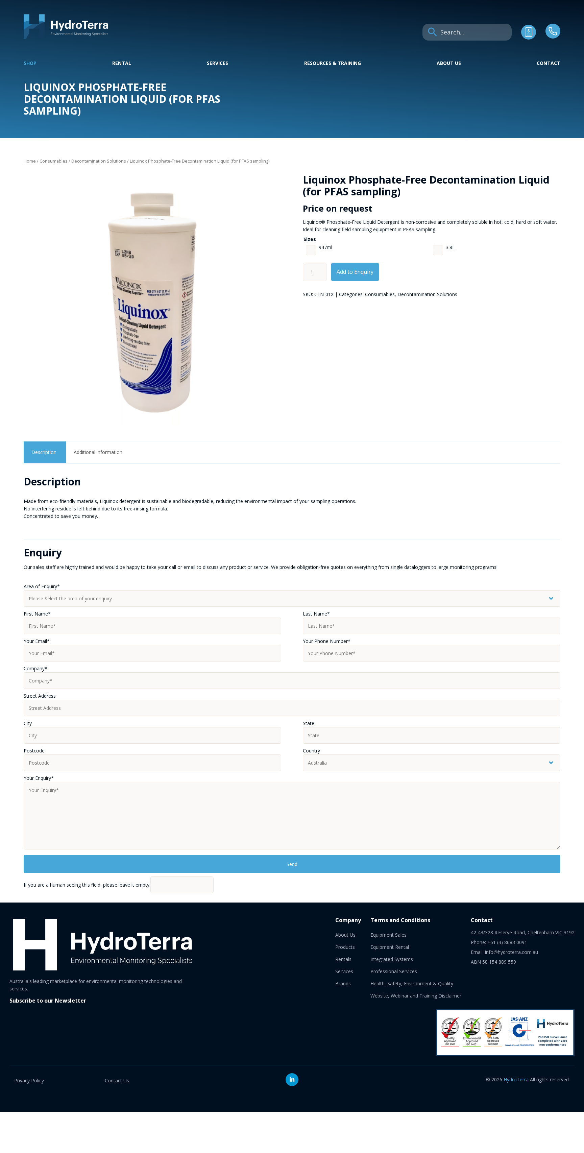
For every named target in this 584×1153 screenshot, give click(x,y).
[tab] (44, 452)
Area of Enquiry (42, 586)
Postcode (34, 750)
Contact (548, 63)
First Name (37, 613)
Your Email (37, 641)
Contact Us (117, 1080)
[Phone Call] (552, 36)
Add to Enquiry (355, 271)
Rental (121, 63)
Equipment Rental (389, 947)
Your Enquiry (39, 778)
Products (345, 947)
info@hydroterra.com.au (511, 952)
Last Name (316, 613)
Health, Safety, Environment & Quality (411, 983)
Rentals (343, 959)
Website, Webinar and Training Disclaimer (415, 995)
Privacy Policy (29, 1080)
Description (43, 452)
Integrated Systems (391, 959)
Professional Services (393, 971)
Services (217, 63)
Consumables (54, 161)
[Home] (66, 37)
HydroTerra (516, 1079)
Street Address (40, 696)
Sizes (309, 239)
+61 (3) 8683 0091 (507, 942)
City (28, 723)
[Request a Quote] (528, 37)
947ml (325, 247)
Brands (343, 983)
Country (311, 750)
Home (30, 161)
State (308, 723)
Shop (30, 63)
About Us (449, 63)
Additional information (98, 452)
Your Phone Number (326, 641)
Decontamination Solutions (98, 161)
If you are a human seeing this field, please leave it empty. (87, 885)
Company (35, 668)
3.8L (450, 247)
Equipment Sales (388, 935)
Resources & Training (332, 63)
